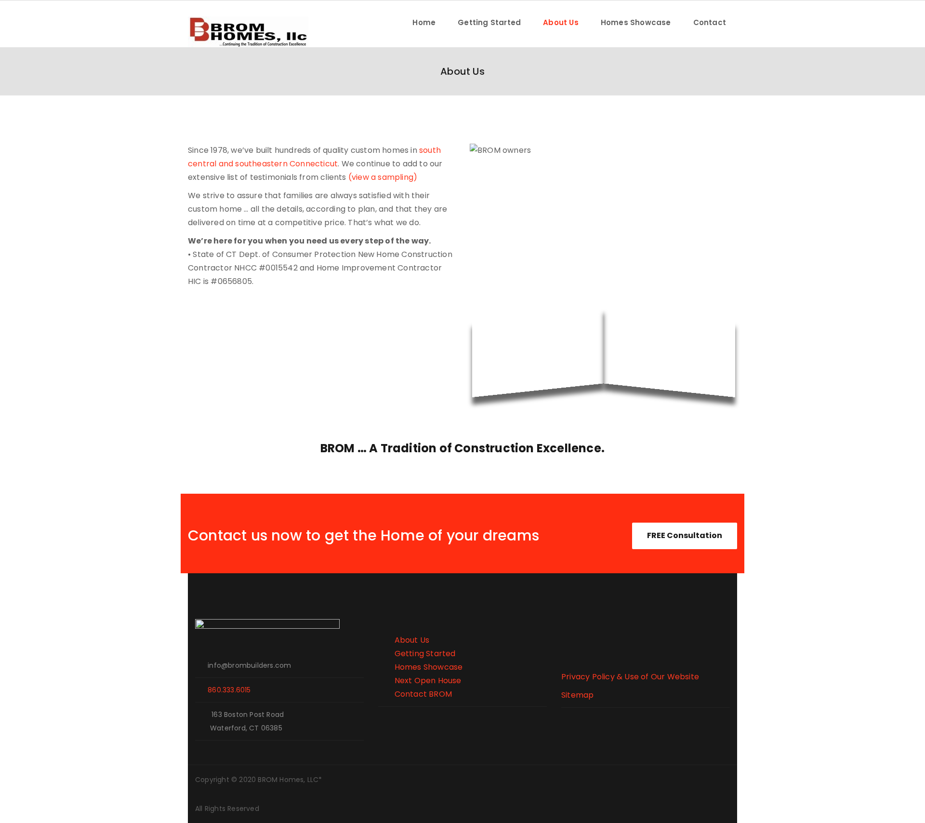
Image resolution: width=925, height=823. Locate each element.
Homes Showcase (636, 22)
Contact (709, 22)
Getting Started (489, 22)
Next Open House (420, 680)
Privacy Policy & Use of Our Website (630, 676)
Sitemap (577, 695)
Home (424, 22)
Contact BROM (415, 694)
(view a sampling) (382, 177)
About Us (561, 22)
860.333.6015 (229, 690)
